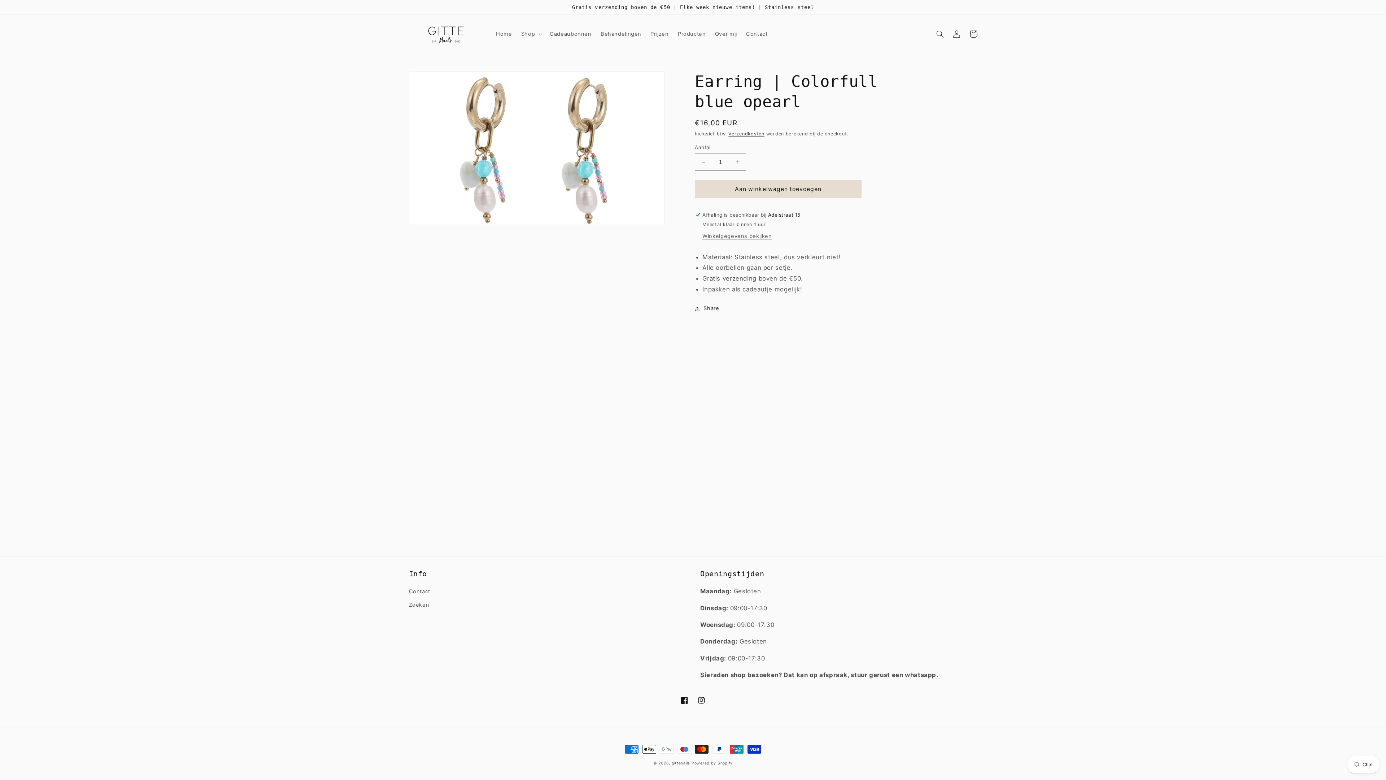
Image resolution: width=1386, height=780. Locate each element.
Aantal (703, 147)
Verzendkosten (746, 133)
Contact (419, 591)
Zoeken (419, 605)
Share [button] (711, 308)
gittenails (681, 763)
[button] (531, 34)
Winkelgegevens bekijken (737, 236)
